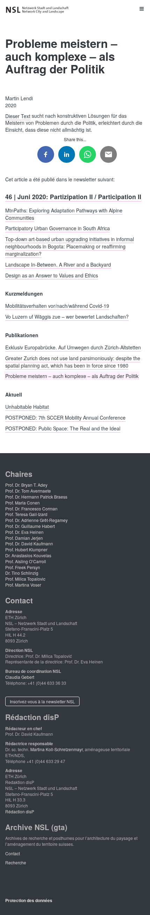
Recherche (15, 862)
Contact (12, 853)
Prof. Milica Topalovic (25, 579)
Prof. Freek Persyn (22, 567)
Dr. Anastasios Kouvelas (28, 555)
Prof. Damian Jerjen (24, 538)
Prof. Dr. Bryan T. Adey (26, 485)
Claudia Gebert (19, 677)
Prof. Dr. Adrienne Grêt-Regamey (36, 520)
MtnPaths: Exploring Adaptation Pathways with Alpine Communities (63, 213)
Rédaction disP (19, 811)
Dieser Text (17, 115)
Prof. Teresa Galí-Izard (26, 514)
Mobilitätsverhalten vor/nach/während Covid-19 (57, 305)
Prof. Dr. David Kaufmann (29, 543)
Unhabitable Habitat (27, 406)
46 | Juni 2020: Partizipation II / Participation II (73, 196)
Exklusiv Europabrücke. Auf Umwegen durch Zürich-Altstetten (73, 346)
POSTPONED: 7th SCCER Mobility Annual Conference (65, 417)
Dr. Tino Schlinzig (21, 573)
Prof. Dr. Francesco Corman (31, 508)
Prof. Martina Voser (23, 585)
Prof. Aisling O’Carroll (25, 561)
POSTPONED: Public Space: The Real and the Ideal (62, 427)
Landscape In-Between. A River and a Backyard (58, 264)
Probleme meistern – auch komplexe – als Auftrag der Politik (71, 375)
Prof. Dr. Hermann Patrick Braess (36, 497)
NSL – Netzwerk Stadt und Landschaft (38, 10)
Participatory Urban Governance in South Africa (57, 228)
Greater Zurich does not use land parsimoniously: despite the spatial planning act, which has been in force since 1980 (72, 361)
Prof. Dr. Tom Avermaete (28, 491)
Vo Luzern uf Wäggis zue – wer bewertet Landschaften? (67, 316)
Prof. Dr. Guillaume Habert (30, 526)
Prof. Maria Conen (22, 503)
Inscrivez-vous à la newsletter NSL (42, 701)
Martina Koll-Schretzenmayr (56, 749)
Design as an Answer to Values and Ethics (51, 274)
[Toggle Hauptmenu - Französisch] (75, 8)
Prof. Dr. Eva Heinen (24, 532)
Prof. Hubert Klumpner (26, 549)
